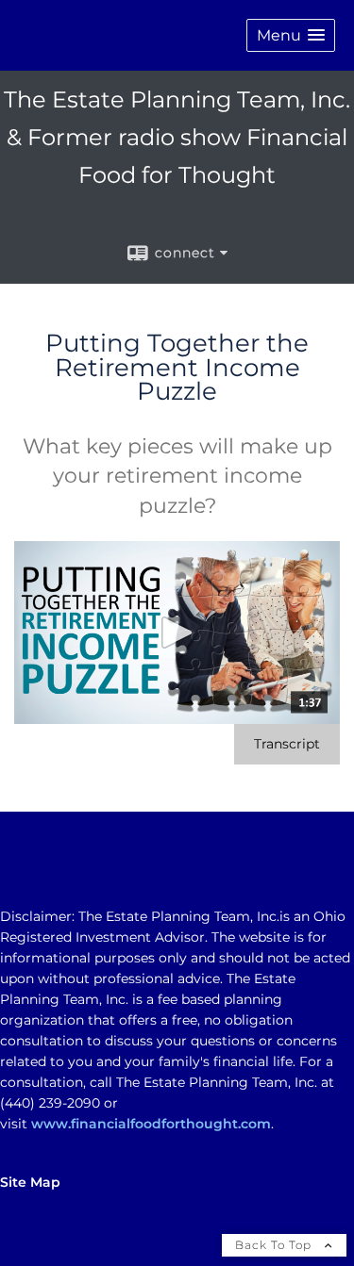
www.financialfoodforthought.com (151, 1123)
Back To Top (275, 1245)
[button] (290, 35)
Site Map (30, 1182)
